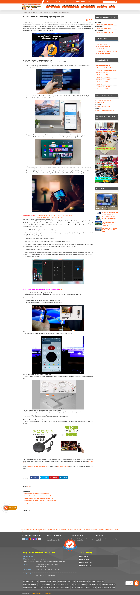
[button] (84, 556)
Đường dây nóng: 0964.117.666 (105, 32)
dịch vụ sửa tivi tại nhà (63, 466)
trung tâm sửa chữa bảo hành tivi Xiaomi (38, 466)
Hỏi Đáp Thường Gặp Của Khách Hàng (107, 51)
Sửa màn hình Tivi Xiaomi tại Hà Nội (43, 529)
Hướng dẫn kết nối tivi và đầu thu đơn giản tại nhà (36, 503)
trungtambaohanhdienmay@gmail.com (56, 561)
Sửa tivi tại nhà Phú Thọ (103, 89)
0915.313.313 (30, 561)
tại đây (60, 289)
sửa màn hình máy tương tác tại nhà (106, 587)
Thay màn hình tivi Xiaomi (70, 6)
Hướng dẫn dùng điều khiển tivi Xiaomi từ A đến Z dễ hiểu (38, 498)
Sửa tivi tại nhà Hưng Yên (103, 84)
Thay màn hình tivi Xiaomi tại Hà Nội (106, 70)
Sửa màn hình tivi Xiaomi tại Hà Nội (106, 67)
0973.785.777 (43, 575)
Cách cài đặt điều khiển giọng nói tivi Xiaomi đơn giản (55, 215)
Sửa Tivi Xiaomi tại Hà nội (27, 529)
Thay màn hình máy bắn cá (93, 584)
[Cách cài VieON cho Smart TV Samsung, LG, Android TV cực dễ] (98, 223)
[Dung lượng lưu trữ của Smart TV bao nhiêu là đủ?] (98, 218)
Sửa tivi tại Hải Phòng (102, 72)
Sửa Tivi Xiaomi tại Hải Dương (30, 531)
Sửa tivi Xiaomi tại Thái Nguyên (96, 581)
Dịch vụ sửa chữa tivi (102, 44)
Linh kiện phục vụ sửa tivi (103, 46)
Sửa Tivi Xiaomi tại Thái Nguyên (46, 531)
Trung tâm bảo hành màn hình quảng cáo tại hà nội (83, 587)
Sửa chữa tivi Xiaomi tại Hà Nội (30, 581)
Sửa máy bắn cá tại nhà (80, 584)
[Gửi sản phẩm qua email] (87, 20)
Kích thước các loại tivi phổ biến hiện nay (50, 217)
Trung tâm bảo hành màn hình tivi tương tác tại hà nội (56, 587)
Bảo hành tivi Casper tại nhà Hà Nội (105, 110)
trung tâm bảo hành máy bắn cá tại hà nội (63, 584)
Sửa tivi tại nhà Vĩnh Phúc (103, 86)
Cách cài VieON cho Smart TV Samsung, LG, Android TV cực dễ (40, 500)
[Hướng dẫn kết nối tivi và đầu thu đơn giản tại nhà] (98, 213)
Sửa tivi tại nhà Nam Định (103, 79)
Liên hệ (112, 6)
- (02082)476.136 (51, 575)
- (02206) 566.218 (51, 571)
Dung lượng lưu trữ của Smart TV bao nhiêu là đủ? (36, 493)
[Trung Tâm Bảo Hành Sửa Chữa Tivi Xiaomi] (31, 5)
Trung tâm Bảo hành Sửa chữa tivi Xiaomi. (41, 593)
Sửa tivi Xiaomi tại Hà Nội (103, 65)
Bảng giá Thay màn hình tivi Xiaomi (80, 529)
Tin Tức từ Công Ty (102, 48)
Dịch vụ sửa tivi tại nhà (88, 6)
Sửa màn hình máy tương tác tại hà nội (32, 587)
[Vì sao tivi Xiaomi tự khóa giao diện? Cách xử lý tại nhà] (106, 201)
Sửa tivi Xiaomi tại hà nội (53, 6)
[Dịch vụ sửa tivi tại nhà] (106, 138)
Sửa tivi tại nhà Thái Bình (103, 82)
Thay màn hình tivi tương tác (108, 584)
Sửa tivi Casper (100, 102)
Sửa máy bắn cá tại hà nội (44, 584)
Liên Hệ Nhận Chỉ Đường (103, 53)
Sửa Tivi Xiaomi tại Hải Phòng (30, 584)
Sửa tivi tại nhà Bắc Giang (103, 77)
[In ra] (89, 20)
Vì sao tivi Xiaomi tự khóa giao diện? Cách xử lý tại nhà (38, 495)
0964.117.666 (43, 571)
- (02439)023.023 (38, 561)
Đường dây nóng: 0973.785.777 (105, 28)
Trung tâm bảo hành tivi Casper (105, 100)
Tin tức (101, 6)
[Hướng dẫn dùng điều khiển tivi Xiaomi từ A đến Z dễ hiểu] (98, 229)
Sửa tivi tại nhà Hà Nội (102, 75)
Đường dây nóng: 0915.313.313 (105, 24)
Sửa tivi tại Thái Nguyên (82, 581)
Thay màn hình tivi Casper (103, 106)
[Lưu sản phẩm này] (91, 20)
